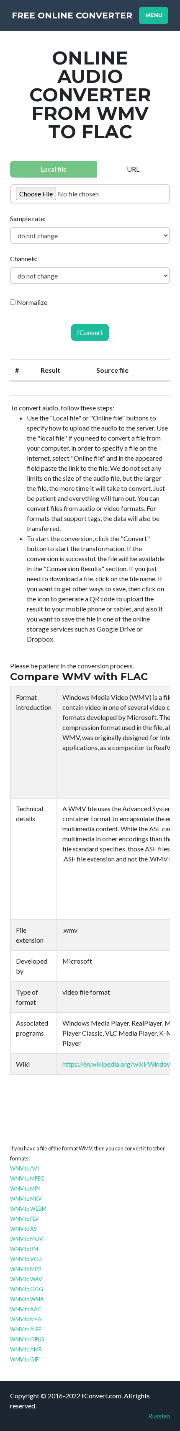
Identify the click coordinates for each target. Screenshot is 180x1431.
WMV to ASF (24, 1228)
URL (133, 169)
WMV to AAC (25, 1309)
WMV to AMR (26, 1349)
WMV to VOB (26, 1259)
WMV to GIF (24, 1359)
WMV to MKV (26, 1198)
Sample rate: (28, 218)
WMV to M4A (25, 1319)
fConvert (90, 332)
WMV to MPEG (27, 1178)
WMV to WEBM (28, 1208)
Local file (54, 169)
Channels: (24, 259)
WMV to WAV (26, 1279)
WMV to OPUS (27, 1339)
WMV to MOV (26, 1238)
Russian (159, 1416)
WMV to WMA (27, 1299)
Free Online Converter (72, 15)
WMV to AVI (24, 1168)
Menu (153, 15)
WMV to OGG (26, 1289)
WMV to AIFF (25, 1329)
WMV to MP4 (25, 1188)
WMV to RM (24, 1248)
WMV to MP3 (25, 1269)
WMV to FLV (24, 1218)
